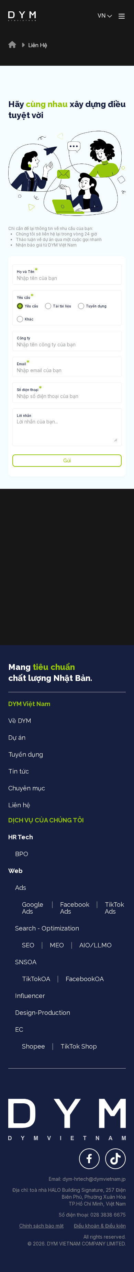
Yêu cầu (25, 297)
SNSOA (25, 962)
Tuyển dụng (25, 754)
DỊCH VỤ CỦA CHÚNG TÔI (46, 820)
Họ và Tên (27, 272)
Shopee (33, 1046)
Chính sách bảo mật (41, 1226)
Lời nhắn (24, 415)
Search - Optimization (47, 928)
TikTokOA (36, 978)
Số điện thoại (29, 390)
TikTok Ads (114, 908)
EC (19, 1029)
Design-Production (42, 1012)
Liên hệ (19, 805)
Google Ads (32, 908)
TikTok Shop (78, 1046)
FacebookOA (85, 978)
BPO (21, 854)
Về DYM (19, 720)
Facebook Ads (74, 908)
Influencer (30, 995)
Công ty (23, 338)
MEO (57, 945)
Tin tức (18, 771)
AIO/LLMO (95, 945)
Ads (20, 887)
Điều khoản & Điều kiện (100, 1226)
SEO (28, 945)
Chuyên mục (26, 788)
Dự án (16, 737)
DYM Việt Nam (29, 703)
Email (23, 364)
